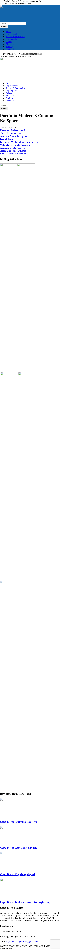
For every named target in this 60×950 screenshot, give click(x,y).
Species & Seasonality (15, 36)
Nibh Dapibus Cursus (13, 150)
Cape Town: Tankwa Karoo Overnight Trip (25, 902)
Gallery (9, 41)
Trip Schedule (12, 34)
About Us (10, 44)
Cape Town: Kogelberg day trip (18, 874)
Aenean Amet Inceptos (13, 136)
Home (8, 31)
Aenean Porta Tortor (12, 147)
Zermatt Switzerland (12, 130)
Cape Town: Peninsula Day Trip (18, 821)
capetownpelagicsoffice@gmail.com (22, 941)
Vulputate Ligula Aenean (15, 144)
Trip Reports (11, 39)
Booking (9, 46)
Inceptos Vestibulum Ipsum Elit (19, 142)
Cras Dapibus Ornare (13, 153)
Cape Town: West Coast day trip (18, 847)
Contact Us (10, 49)
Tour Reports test (10, 133)
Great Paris (7, 139)
